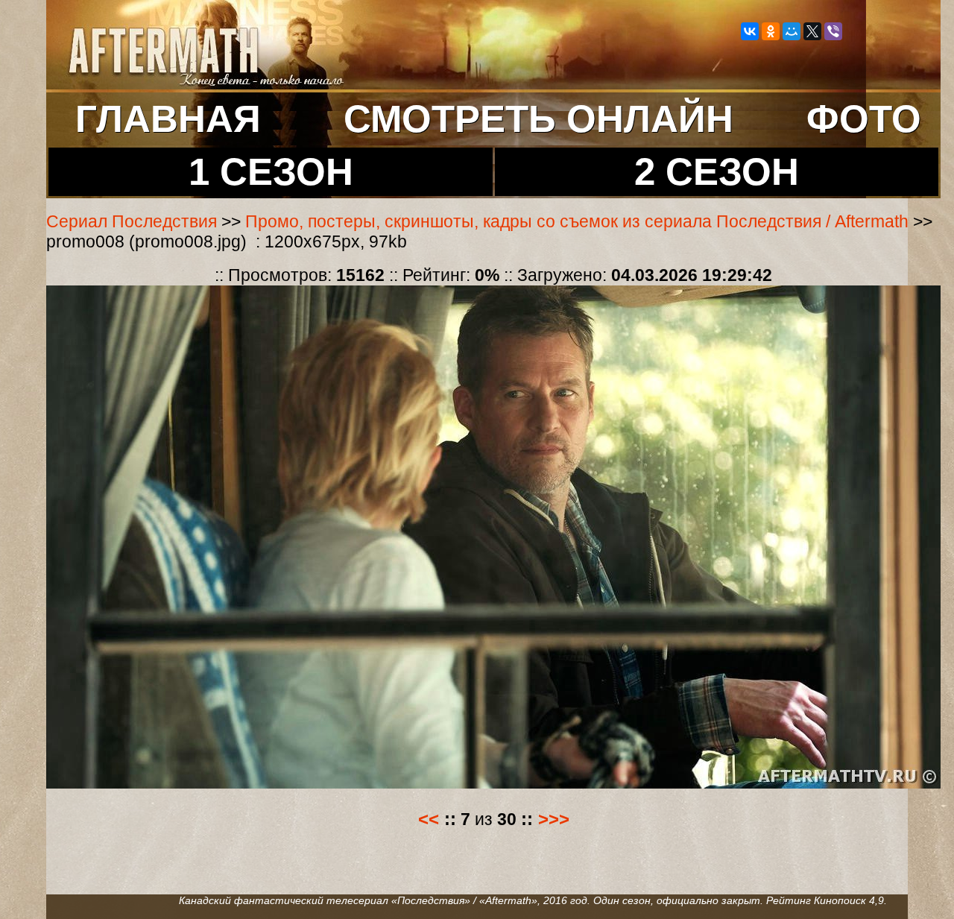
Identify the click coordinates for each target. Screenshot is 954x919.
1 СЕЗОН (271, 172)
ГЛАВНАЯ (168, 119)
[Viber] (833, 31)
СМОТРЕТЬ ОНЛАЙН (538, 119)
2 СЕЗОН (716, 172)
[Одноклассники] (771, 31)
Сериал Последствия (131, 221)
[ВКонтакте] (750, 31)
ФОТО (863, 119)
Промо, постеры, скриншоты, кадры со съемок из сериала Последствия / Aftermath (577, 221)
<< (428, 819)
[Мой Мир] (791, 31)
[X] (812, 31)
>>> (553, 819)
